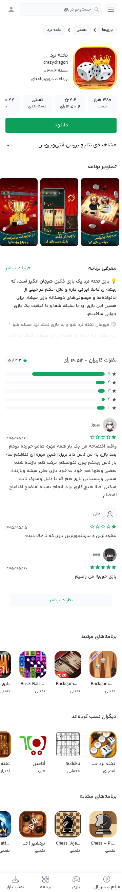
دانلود (61, 125)
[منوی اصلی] (111, 9)
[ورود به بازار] (11, 9)
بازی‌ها (107, 30)
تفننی (82, 30)
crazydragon (55, 62)
